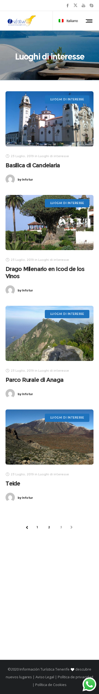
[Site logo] (22, 20)
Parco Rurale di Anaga (35, 379)
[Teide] (50, 437)
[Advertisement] (49, 591)
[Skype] (91, 5)
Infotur (25, 179)
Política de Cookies (50, 684)
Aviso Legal (44, 676)
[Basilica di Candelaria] (50, 118)
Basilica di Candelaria (33, 165)
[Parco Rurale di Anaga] (50, 333)
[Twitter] (75, 5)
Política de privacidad (75, 676)
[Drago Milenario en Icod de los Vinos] (50, 222)
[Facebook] (68, 5)
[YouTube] (83, 5)
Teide (13, 483)
